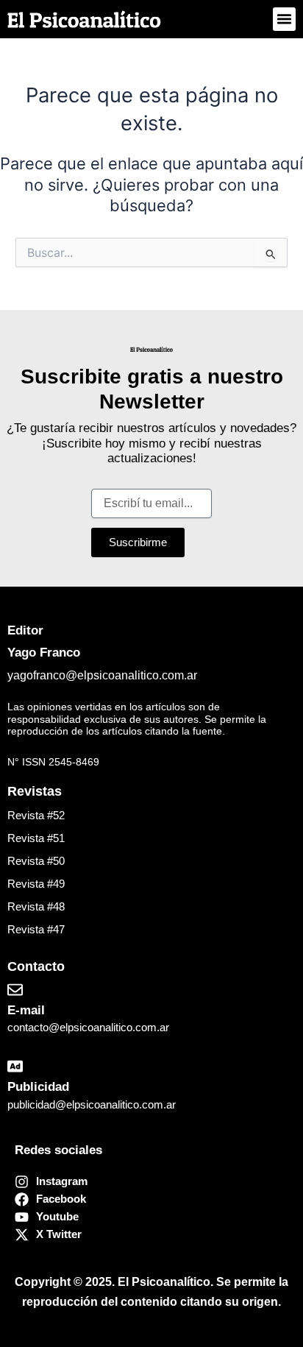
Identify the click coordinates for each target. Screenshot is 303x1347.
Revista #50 (36, 861)
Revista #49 (36, 884)
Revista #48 (36, 907)
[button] (284, 19)
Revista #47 (36, 930)
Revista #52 (36, 815)
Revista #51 (36, 838)
